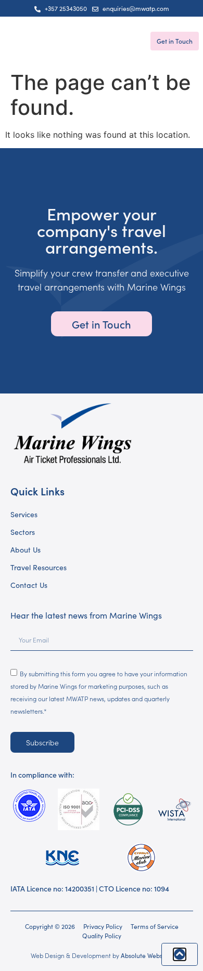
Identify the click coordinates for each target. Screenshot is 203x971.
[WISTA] (174, 809)
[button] (14, 41)
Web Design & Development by (101, 955)
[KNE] (62, 857)
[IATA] (29, 805)
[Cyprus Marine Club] (141, 857)
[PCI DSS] (128, 809)
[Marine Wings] (91, 41)
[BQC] (78, 809)
